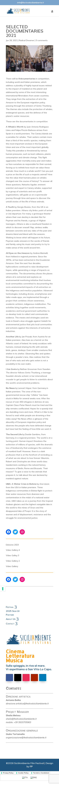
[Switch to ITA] (25, 778)
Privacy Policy (8, 773)
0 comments (42, 40)
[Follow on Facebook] (9, 677)
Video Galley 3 (12, 555)
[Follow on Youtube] (34, 677)
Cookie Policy (23, 773)
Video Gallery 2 (13, 561)
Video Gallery (12, 566)
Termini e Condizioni (41, 773)
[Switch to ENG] (33, 778)
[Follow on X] (17, 677)
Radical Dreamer (26, 40)
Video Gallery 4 (13, 550)
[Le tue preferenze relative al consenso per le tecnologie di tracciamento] (2, 588)
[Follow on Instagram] (26, 677)
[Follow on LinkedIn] (42, 677)
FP (31, 766)
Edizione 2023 (12, 544)
